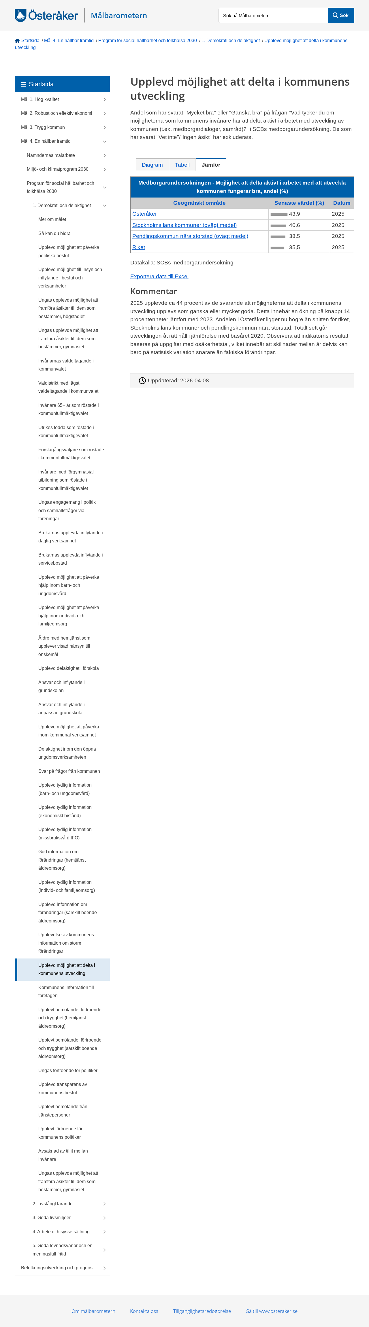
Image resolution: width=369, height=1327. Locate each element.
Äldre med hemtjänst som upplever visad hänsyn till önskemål (64, 646)
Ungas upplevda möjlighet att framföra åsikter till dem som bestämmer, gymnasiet (68, 338)
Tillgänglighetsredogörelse (202, 1311)
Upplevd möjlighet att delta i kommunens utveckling (66, 969)
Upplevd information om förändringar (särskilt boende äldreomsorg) (67, 912)
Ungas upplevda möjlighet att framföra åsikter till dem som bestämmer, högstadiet (68, 308)
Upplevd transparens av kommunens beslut (62, 1088)
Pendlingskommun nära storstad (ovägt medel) (190, 236)
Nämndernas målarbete (51, 155)
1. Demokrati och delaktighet (231, 40)
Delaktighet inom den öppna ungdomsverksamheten (67, 753)
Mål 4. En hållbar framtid (69, 40)
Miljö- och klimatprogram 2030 (58, 169)
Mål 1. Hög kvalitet (40, 99)
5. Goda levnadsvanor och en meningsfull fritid (63, 1249)
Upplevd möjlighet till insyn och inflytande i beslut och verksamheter (70, 277)
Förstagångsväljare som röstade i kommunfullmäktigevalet (71, 453)
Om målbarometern (93, 1311)
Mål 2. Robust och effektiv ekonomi (56, 113)
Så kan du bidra (54, 233)
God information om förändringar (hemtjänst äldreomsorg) (62, 860)
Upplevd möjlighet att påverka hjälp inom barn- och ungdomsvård (68, 585)
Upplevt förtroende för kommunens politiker (60, 1133)
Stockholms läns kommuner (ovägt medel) (184, 225)
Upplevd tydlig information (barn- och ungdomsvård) (65, 789)
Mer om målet (52, 219)
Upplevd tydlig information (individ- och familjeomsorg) (66, 886)
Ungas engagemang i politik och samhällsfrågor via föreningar (67, 510)
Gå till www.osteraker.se (272, 1311)
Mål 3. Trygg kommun (43, 127)
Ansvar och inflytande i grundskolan (61, 686)
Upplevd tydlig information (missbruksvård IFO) (65, 833)
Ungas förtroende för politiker (67, 1070)
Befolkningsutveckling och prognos (57, 1267)
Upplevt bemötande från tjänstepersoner (62, 1110)
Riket (138, 247)
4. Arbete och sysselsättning (61, 1231)
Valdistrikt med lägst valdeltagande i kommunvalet (68, 387)
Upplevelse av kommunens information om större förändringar (66, 943)
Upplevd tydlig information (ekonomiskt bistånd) (65, 811)
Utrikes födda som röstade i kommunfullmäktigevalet (66, 431)
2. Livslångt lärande (53, 1203)
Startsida (30, 40)
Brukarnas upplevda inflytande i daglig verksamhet (70, 537)
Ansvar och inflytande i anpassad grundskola (61, 708)
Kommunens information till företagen (66, 991)
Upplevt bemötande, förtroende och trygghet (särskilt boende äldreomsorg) (69, 1048)
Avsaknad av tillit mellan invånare (63, 1155)
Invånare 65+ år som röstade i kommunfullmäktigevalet (68, 409)
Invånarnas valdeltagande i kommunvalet (66, 365)
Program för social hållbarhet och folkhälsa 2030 (147, 40)
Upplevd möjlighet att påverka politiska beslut (68, 251)
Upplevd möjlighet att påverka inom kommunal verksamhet (68, 731)
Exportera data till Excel (159, 276)
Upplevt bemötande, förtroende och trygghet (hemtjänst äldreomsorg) (69, 1018)
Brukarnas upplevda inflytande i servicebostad (70, 559)
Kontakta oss (144, 1311)
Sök (344, 15)
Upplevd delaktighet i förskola (68, 668)
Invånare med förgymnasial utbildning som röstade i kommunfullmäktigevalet (66, 480)
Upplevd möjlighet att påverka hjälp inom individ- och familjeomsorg (68, 615)
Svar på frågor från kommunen (69, 771)
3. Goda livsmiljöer (52, 1217)
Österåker (144, 214)
